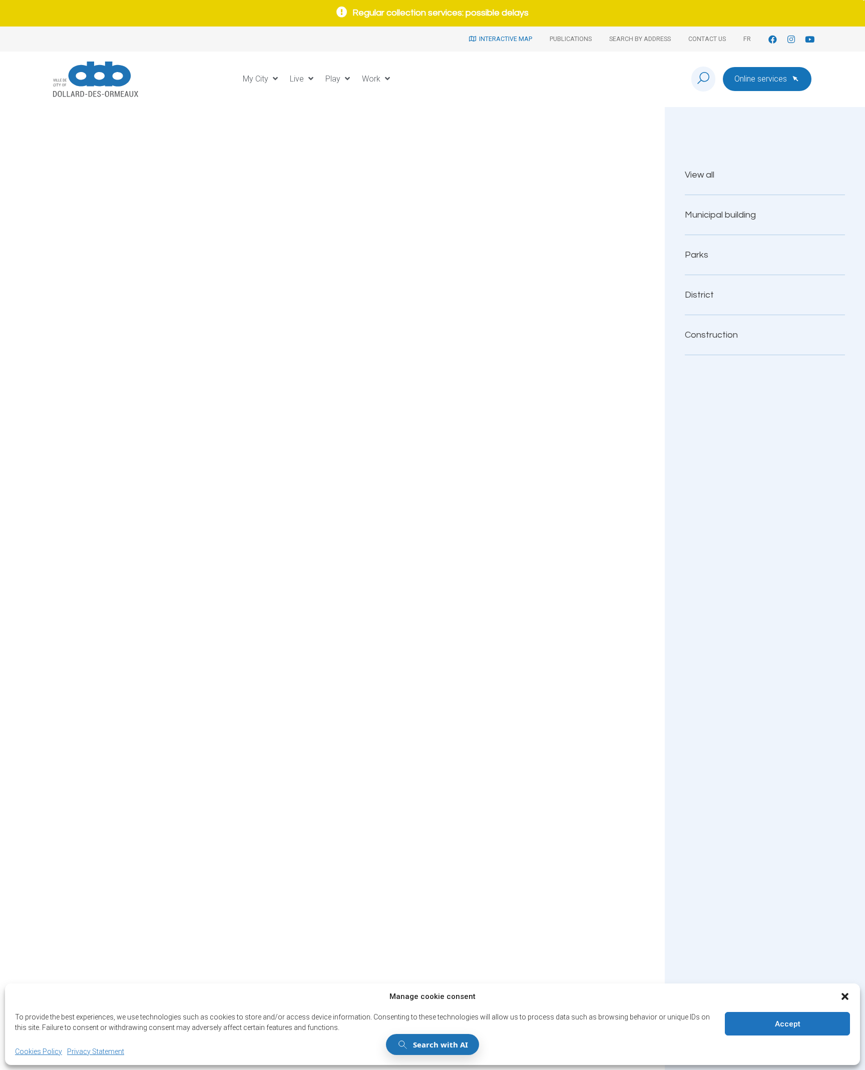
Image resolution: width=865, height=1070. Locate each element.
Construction (711, 335)
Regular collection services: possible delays (440, 13)
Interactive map (504, 39)
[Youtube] (809, 39)
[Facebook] (772, 39)
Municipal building (720, 215)
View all (699, 175)
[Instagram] (791, 39)
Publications (571, 39)
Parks (696, 255)
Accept (787, 1023)
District (699, 295)
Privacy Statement (95, 1051)
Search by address (640, 39)
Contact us (707, 39)
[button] (845, 996)
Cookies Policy (38, 1051)
